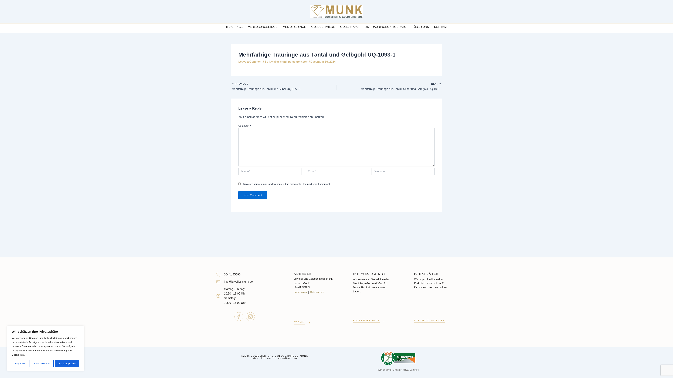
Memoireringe (294, 27)
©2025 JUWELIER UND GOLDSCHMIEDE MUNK (274, 357)
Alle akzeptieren (67, 363)
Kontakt (441, 27)
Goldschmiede (323, 27)
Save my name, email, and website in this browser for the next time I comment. (287, 184)
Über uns (421, 27)
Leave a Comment (250, 61)
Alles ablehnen (42, 363)
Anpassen (20, 363)
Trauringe (234, 27)
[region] (45, 348)
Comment (244, 125)
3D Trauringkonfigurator (387, 27)
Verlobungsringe (262, 27)
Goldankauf (350, 27)
